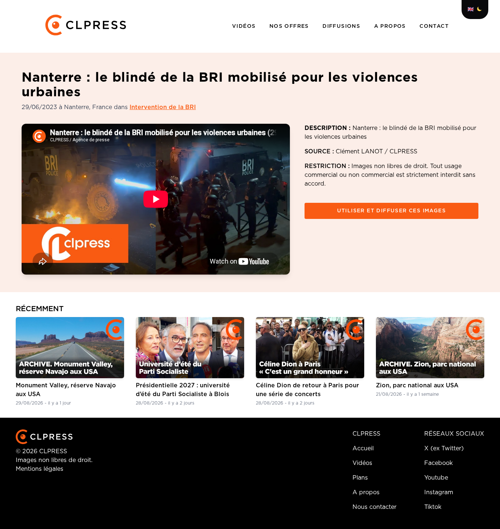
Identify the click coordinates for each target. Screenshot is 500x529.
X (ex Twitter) (444, 448)
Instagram (438, 492)
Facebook (438, 463)
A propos (391, 26)
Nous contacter (374, 507)
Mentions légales (39, 469)
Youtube (436, 478)
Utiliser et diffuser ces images (391, 210)
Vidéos (245, 26)
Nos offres (290, 26)
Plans (360, 478)
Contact (434, 26)
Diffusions (342, 26)
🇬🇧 (470, 9)
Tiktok (432, 507)
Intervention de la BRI (163, 107)
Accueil (363, 448)
